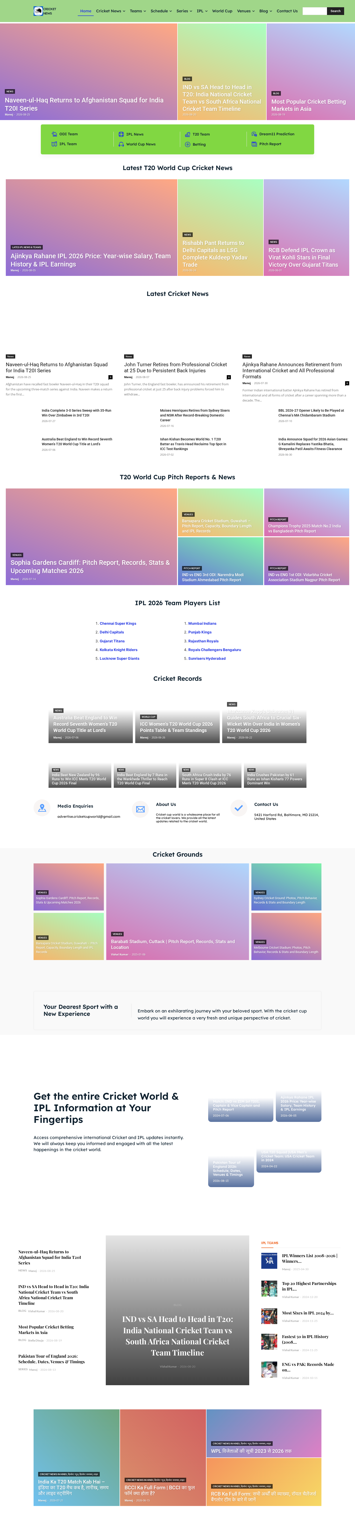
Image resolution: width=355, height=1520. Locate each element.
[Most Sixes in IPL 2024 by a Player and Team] (269, 1316)
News (10, 91)
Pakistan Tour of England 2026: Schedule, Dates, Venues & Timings (228, 1168)
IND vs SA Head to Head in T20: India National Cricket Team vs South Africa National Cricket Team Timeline (53, 1295)
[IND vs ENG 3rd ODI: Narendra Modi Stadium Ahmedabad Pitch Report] (220, 561)
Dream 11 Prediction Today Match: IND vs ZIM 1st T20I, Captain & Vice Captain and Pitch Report (236, 1103)
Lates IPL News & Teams (26, 247)
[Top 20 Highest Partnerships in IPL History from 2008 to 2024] (269, 1289)
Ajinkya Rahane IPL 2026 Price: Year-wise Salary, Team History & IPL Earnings (298, 1103)
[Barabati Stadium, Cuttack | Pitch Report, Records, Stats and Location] (177, 911)
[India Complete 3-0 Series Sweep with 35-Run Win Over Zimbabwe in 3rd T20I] (22, 419)
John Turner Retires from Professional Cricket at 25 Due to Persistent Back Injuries (175, 367)
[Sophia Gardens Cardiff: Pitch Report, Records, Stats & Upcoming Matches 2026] (91, 536)
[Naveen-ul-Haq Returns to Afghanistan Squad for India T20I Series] (88, 71)
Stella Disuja (35, 1340)
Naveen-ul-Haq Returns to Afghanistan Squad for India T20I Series (49, 1257)
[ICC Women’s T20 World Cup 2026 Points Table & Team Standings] (177, 715)
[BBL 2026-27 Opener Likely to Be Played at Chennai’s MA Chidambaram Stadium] (258, 419)
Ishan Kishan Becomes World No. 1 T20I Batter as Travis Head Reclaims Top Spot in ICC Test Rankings (193, 444)
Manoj (10, 377)
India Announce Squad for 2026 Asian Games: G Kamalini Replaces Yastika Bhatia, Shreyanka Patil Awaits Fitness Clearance (313, 444)
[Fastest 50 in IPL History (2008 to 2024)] (269, 1342)
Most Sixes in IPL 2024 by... (308, 1312)
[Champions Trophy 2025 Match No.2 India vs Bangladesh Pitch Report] (306, 512)
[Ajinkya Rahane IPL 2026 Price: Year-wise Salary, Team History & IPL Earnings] (91, 227)
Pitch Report (278, 519)
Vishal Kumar (36, 1311)
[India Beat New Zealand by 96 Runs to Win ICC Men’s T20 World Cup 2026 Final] (80, 767)
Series (23, 1369)
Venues (16, 555)
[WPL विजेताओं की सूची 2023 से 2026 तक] (263, 1433)
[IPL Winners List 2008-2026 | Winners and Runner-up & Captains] (269, 1261)
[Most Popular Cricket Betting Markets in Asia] (311, 71)
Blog (187, 79)
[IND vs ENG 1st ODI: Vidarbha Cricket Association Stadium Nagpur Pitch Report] (306, 561)
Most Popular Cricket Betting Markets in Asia (46, 1329)
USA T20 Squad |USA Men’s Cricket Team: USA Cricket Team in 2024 (287, 1156)
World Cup (148, 717)
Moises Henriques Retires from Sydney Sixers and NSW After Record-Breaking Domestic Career (195, 415)
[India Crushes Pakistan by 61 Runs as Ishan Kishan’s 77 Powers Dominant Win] (275, 767)
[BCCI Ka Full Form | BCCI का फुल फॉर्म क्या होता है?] (163, 1457)
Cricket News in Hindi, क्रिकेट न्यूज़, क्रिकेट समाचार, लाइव (69, 1474)
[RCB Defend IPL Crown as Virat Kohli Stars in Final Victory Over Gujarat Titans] (306, 227)
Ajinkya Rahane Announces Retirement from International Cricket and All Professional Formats (292, 371)
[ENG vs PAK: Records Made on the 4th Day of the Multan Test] (269, 1369)
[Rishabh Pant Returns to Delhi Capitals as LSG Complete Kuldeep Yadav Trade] (220, 227)
